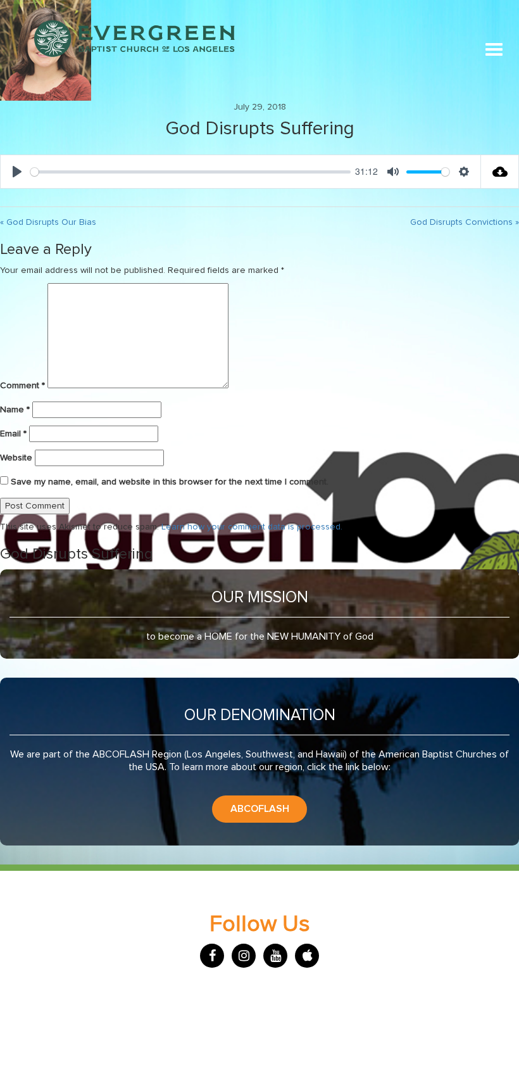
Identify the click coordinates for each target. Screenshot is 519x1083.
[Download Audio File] (500, 172)
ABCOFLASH (259, 808)
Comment (22, 385)
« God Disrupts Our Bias (48, 222)
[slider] (190, 172)
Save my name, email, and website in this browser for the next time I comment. (169, 482)
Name (15, 409)
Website (16, 457)
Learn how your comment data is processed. (251, 526)
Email (13, 433)
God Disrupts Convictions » (464, 222)
